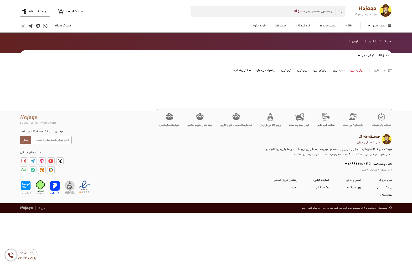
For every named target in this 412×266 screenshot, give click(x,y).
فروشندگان (303, 26)
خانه (349, 26)
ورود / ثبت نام (384, 187)
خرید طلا (280, 26)
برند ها (293, 187)
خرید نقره (259, 26)
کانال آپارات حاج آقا (42, 161)
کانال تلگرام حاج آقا (32, 161)
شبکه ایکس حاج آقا (60, 161)
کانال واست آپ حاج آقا (23, 170)
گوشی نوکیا (370, 41)
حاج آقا (387, 41)
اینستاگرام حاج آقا (23, 161)
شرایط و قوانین (321, 180)
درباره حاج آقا (385, 180)
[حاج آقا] (373, 11)
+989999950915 (358, 164)
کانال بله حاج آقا (32, 170)
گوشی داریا (352, 41)
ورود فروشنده (353, 187)
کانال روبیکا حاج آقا (51, 170)
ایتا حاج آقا (42, 170)
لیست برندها (327, 26)
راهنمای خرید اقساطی (285, 180)
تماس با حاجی (353, 180)
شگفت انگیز (322, 187)
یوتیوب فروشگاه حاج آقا (51, 161)
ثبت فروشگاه (62, 26)
